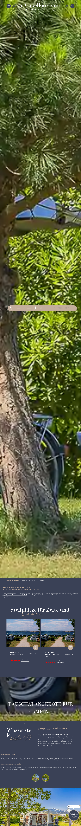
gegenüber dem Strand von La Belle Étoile (15, 595)
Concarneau (58, 734)
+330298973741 (25, 661)
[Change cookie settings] (3, 822)
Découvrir (31, 654)
